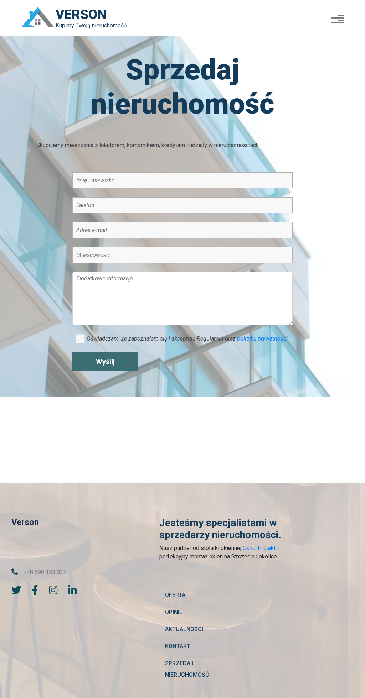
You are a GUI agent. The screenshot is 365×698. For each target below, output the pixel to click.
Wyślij (105, 361)
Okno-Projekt (259, 548)
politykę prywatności (262, 338)
